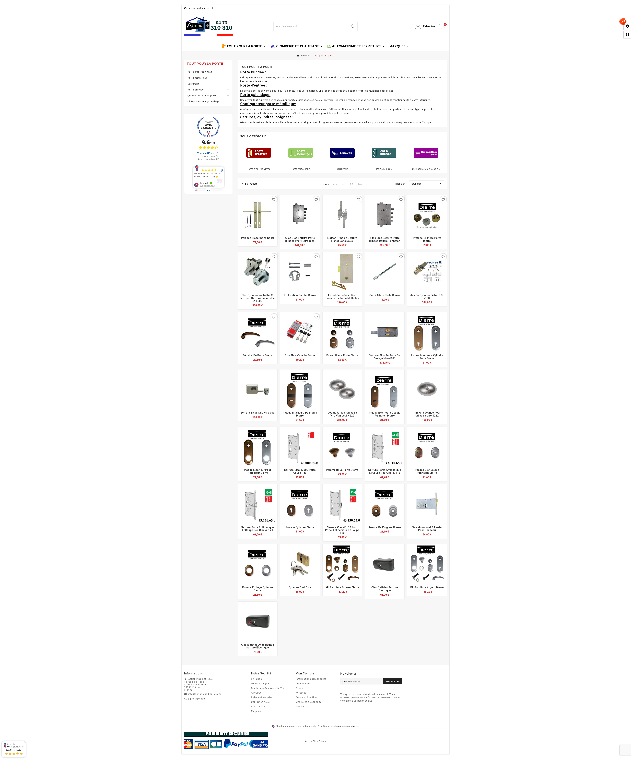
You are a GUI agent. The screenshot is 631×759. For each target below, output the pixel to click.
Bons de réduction (306, 697)
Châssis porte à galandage (203, 101)
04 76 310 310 (196, 698)
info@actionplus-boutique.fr (204, 694)
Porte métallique (197, 77)
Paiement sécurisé (261, 697)
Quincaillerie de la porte (202, 95)
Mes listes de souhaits (309, 702)
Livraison (256, 679)
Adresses (301, 692)
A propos (256, 692)
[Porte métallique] (300, 152)
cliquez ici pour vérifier (346, 726)
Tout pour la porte (205, 63)
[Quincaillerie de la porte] (426, 152)
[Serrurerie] (342, 152)
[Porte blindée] (384, 152)
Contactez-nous (260, 702)
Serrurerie (193, 83)
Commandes (303, 683)
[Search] (353, 26)
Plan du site (258, 706)
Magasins (256, 711)
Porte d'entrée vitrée (199, 72)
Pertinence (426, 184)
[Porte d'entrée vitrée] (258, 152)
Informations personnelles (311, 679)
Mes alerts (302, 706)
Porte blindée (195, 89)
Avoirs (299, 688)
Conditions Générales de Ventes (269, 688)
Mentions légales (261, 683)
